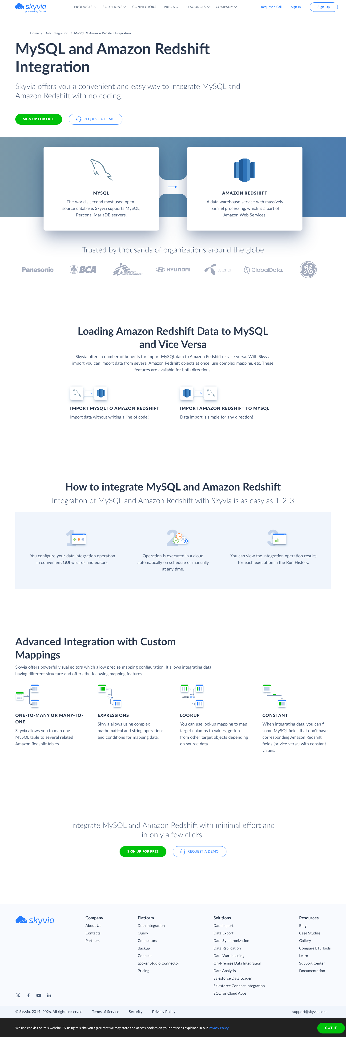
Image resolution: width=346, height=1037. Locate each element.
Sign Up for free (38, 119)
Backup (144, 948)
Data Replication (227, 948)
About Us (93, 926)
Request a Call (271, 7)
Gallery (305, 941)
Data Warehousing (228, 956)
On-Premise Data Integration (237, 963)
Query (143, 933)
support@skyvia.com (309, 1012)
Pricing (143, 971)
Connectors (147, 941)
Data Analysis (224, 971)
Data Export (223, 933)
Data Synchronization (231, 941)
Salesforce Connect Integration (239, 986)
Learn (303, 956)
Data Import (223, 926)
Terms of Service (105, 1012)
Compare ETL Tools (315, 948)
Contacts (93, 933)
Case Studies (309, 933)
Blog (302, 926)
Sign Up (324, 7)
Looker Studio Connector (158, 963)
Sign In (296, 7)
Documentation (312, 971)
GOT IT (331, 1028)
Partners (92, 941)
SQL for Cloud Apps (229, 993)
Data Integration (56, 33)
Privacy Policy (163, 1012)
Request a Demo (99, 119)
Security (135, 1012)
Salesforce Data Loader (232, 978)
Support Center (312, 963)
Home (34, 33)
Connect (145, 956)
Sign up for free (143, 851)
